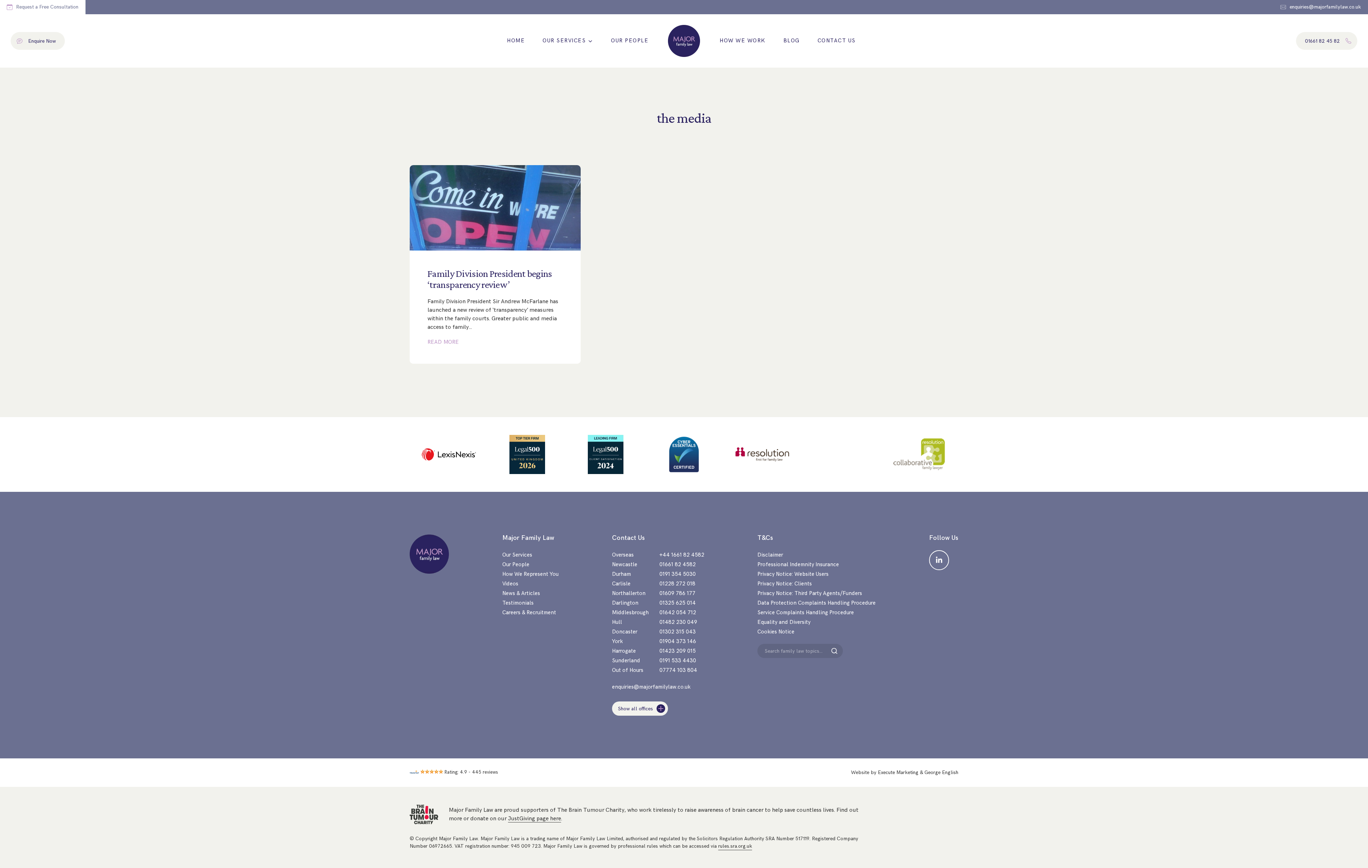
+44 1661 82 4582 (681, 555)
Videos (510, 584)
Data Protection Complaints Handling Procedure (816, 603)
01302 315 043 (677, 632)
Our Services (564, 41)
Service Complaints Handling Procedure (805, 613)
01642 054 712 (677, 613)
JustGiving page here (534, 818)
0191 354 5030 (677, 574)
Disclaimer (770, 555)
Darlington (625, 603)
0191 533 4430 (677, 661)
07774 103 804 (678, 670)
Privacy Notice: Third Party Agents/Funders (809, 593)
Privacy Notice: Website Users (793, 574)
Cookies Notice (775, 632)
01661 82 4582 (677, 565)
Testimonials (518, 603)
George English (941, 772)
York (617, 641)
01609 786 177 (677, 593)
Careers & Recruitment (529, 613)
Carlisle (621, 584)
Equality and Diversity (783, 622)
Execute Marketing (898, 772)
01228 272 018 (677, 584)
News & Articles (521, 593)
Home (516, 41)
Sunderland (626, 661)
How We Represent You (530, 574)
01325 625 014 (677, 603)
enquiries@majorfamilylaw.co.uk (651, 687)
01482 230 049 (678, 622)
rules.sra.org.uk (735, 846)
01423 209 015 (677, 651)
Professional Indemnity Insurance (798, 565)
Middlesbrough (630, 613)
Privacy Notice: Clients (784, 584)
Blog (791, 41)
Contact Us (837, 41)
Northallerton (629, 593)
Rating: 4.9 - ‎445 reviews (471, 772)
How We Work (743, 41)
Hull (617, 622)
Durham (621, 574)
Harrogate (624, 651)
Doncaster (624, 632)
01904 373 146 (677, 641)
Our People (629, 41)
